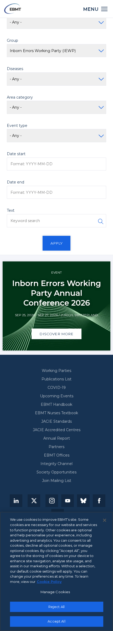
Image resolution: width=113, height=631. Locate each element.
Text (10, 210)
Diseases (15, 68)
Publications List (56, 379)
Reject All (56, 607)
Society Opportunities (56, 472)
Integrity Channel (56, 464)
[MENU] (104, 8)
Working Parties (56, 370)
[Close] (104, 520)
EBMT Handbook (56, 404)
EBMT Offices (56, 455)
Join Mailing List (56, 480)
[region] (56, 571)
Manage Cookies (55, 592)
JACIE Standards (56, 421)
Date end (15, 182)
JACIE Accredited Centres (56, 430)
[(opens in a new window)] (16, 500)
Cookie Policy (49, 581)
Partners (56, 447)
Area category (20, 97)
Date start (16, 153)
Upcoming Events (56, 396)
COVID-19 (57, 387)
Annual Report (56, 438)
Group (12, 40)
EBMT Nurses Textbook (56, 413)
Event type (17, 125)
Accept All (56, 621)
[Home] (12, 8)
